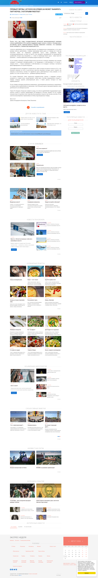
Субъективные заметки (20, 412)
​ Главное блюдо (32, 350)
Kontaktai (65, 2)
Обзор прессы (16, 551)
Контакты (17, 540)
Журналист (23, 147)
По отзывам (13, 526)
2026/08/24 (39, 144)
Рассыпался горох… (33, 300)
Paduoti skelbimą (78, 2)
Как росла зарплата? (41, 148)
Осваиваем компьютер (34, 202)
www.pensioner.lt (67, 563)
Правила (40, 556)
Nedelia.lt (12, 540)
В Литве (31, 5)
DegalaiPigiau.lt (66, 564)
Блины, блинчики (49, 300)
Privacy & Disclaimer (33, 573)
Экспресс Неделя (13, 266)
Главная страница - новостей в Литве (19, 5)
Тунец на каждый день (16, 279)
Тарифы (23, 556)
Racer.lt (71, 564)
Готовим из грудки (15, 350)
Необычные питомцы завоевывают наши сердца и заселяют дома (53, 396)
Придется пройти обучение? (52, 202)
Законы (48, 556)
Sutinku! (87, 573)
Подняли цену (40, 165)
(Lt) (84, 1)
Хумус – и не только (33, 279)
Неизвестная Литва (16, 452)
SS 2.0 (20, 575)
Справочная (15, 556)
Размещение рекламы (25, 540)
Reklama (71, 2)
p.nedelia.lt (73, 563)
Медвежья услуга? (15, 202)
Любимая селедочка (15, 329)
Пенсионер (14, 224)
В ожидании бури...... (33, 425)
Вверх (75, 564)
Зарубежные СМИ (29, 551)
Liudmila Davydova (14, 14)
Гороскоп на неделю (70, 90)
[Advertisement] (35, 183)
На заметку (31, 546)
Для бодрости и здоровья (52, 329)
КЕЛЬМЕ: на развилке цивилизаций (45, 467)
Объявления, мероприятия (19, 370)
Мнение (39, 546)
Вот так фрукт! (31, 329)
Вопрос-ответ (53, 546)
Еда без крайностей (50, 279)
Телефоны (32, 556)
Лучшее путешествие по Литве (18, 467)
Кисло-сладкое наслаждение (53, 350)
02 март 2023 (22, 14)
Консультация (15, 147)
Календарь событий (16, 485)
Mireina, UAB (59, 573)
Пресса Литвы (41, 551)
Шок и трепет (14, 385)
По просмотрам (27, 526)
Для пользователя (75, 120)
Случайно (20, 526)
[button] (12, 418)
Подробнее (39, 154)
